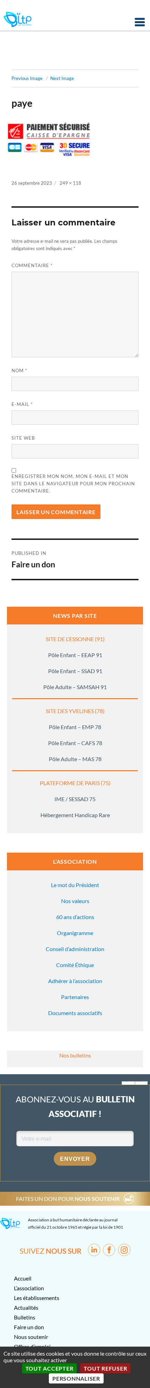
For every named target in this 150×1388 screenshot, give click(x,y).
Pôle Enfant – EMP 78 (75, 727)
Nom (19, 370)
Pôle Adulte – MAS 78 (75, 759)
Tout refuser (105, 1368)
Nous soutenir (31, 1336)
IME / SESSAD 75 (75, 799)
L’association (29, 1288)
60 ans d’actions (75, 917)
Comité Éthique (75, 965)
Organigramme (75, 933)
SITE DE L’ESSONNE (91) (75, 639)
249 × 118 (70, 183)
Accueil (22, 1278)
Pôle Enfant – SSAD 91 (75, 671)
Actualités (26, 1307)
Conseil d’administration (75, 949)
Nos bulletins (75, 1055)
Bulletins (24, 1317)
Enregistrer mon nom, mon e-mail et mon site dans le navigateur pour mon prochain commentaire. (73, 483)
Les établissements (36, 1297)
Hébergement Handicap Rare (75, 815)
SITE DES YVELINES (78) (75, 711)
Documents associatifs (75, 1013)
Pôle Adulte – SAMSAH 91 (75, 687)
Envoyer (75, 1159)
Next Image (62, 78)
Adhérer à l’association (75, 981)
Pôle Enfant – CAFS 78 (75, 743)
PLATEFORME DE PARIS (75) (75, 783)
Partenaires (75, 997)
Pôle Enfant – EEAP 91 (75, 655)
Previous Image (27, 78)
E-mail (22, 404)
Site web (23, 438)
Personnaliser (76, 1378)
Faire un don (29, 1327)
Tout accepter (49, 1368)
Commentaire (32, 265)
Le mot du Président (75, 885)
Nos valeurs (75, 901)
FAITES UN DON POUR (68, 1198)
